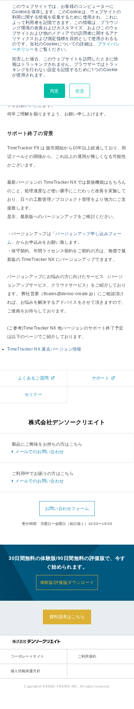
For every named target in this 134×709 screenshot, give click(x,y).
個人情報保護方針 (25, 671)
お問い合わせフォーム (67, 508)
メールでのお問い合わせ (39, 451)
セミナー (33, 394)
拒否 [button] (79, 91)
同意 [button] (54, 91)
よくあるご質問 (33, 378)
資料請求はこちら (67, 616)
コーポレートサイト (27, 656)
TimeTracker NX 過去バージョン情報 (44, 349)
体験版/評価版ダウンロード (67, 582)
